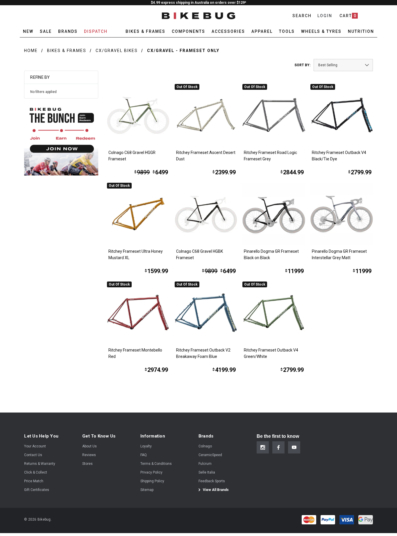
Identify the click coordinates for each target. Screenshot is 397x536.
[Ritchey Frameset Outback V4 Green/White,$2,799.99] (273, 313)
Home (31, 50)
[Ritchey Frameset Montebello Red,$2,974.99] (138, 313)
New (28, 31)
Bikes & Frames (66, 50)
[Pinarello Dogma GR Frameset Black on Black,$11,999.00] (273, 214)
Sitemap (146, 490)
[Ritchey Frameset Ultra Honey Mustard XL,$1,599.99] (138, 214)
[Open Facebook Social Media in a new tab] (278, 447)
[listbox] (343, 65)
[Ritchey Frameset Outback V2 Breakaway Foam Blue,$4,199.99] (206, 313)
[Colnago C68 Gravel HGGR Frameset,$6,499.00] (138, 115)
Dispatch (96, 31)
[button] (61, 138)
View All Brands (215, 490)
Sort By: (302, 65)
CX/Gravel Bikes (117, 50)
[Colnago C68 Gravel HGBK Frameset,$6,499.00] (206, 214)
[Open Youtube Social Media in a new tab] (294, 447)
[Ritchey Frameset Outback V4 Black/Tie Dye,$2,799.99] (341, 115)
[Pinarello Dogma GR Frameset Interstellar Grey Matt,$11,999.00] (341, 214)
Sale (46, 31)
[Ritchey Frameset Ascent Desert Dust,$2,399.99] (206, 115)
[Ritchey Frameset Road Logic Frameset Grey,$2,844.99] (273, 115)
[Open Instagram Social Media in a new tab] (263, 447)
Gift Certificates (36, 490)
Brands (68, 31)
